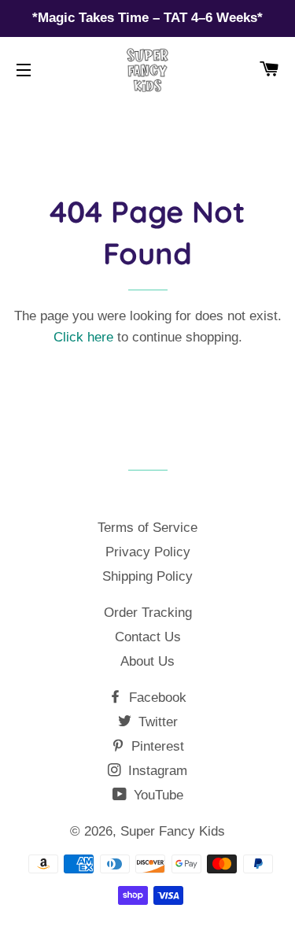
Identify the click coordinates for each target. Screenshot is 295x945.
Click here (83, 337)
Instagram (155, 770)
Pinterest (155, 746)
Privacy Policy (147, 551)
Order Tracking (148, 612)
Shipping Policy (147, 576)
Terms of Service (147, 527)
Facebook (155, 697)
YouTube (156, 795)
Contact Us (148, 636)
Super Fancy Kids (172, 831)
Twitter (156, 721)
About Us (147, 661)
